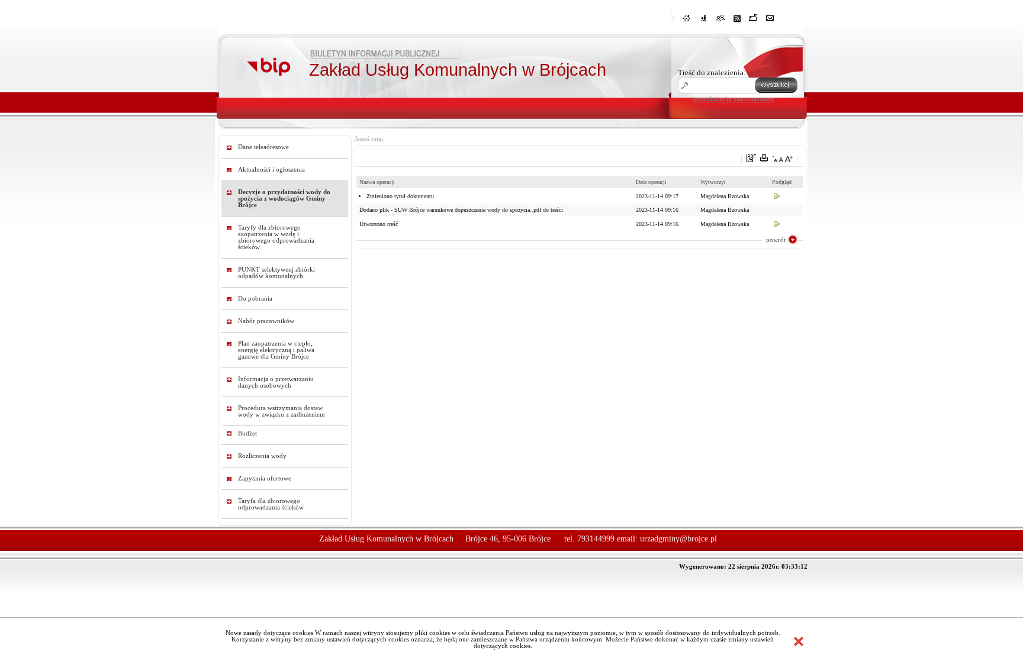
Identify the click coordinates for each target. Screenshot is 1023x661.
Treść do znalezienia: (712, 72)
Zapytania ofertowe (264, 478)
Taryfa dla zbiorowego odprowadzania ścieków (271, 504)
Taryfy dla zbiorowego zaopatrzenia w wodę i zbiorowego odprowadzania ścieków (276, 237)
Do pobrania (255, 298)
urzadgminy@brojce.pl (678, 538)
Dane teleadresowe (263, 147)
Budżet (247, 433)
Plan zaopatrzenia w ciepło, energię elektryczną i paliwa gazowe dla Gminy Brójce (276, 350)
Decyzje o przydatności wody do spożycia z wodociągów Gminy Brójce (284, 198)
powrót (776, 239)
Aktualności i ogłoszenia (271, 169)
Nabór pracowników (266, 321)
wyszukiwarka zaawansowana (733, 98)
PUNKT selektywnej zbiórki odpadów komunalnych (276, 272)
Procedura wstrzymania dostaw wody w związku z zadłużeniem (281, 411)
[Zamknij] (799, 641)
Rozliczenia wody (262, 456)
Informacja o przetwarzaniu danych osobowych (276, 382)
